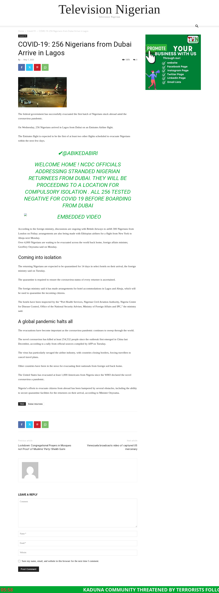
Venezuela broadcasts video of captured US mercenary (112, 447)
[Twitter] (29, 67)
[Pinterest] (37, 67)
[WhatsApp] (45, 67)
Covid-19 (31, 31)
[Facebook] (21, 67)
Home (21, 31)
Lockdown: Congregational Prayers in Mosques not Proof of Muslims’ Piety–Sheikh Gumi (44, 447)
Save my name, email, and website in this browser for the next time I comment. (60, 561)
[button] (197, 26)
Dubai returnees (35, 404)
